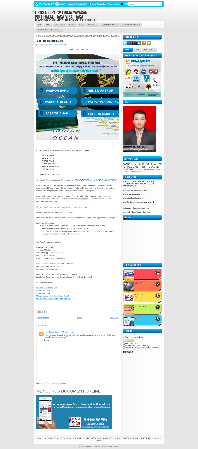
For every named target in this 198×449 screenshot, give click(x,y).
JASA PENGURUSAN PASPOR (50, 41)
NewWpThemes (114, 446)
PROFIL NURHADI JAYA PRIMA (141, 295)
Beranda (79, 317)
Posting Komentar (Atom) (56, 383)
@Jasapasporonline (141, 208)
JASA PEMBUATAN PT (141, 306)
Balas (46, 340)
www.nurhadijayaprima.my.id (135, 190)
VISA (81, 24)
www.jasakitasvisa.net (44, 291)
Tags (137, 50)
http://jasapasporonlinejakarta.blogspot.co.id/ (52, 296)
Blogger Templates (94, 446)
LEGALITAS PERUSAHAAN (131, 24)
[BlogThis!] (40, 312)
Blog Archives (149, 50)
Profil (48, 24)
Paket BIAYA (60, 24)
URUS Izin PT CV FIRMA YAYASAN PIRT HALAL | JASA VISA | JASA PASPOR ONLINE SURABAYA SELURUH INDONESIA (65, 18)
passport (92, 24)
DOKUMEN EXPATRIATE (110, 24)
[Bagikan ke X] (42, 312)
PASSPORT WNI (138, 283)
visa (141, 170)
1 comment (62, 45)
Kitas (72, 24)
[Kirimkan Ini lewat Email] (37, 312)
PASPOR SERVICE (154, 169)
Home (39, 24)
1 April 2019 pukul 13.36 (64, 332)
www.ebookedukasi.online (134, 198)
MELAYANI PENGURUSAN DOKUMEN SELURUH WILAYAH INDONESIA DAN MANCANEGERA (138, 184)
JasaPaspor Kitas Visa (141, 212)
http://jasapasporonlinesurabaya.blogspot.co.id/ (53, 299)
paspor (51, 45)
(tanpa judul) (137, 318)
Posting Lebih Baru (43, 317)
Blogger (99, 440)
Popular (128, 50)
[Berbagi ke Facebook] (45, 312)
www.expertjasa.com (131, 194)
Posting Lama (114, 317)
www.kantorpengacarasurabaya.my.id (138, 202)
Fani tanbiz (49, 332)
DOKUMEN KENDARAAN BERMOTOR (50, 29)
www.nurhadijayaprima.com (46, 288)
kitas (141, 163)
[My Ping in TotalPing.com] (128, 347)
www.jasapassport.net (44, 293)
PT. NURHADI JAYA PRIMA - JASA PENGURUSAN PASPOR (94, 180)
